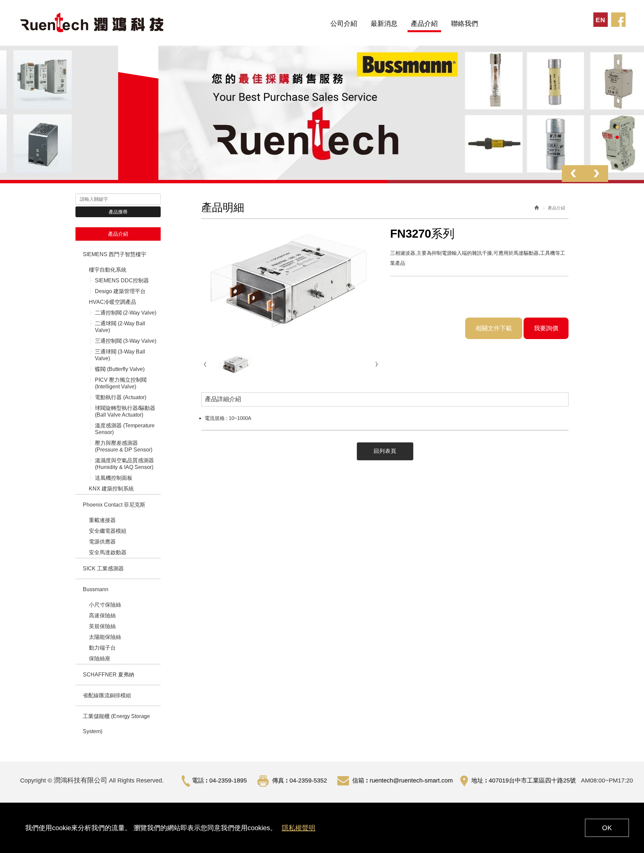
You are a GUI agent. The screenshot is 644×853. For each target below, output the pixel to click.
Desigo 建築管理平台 (120, 291)
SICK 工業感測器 (103, 568)
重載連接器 (102, 520)
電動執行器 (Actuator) (120, 397)
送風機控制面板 (113, 478)
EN (600, 19)
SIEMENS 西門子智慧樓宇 (114, 254)
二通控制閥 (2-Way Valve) (125, 313)
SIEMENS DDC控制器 (122, 280)
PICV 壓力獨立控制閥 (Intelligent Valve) (121, 383)
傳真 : (280, 780)
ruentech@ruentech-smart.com (411, 780)
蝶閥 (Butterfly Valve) (120, 369)
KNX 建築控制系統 (111, 488)
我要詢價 (546, 328)
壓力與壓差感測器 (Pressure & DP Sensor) (123, 446)
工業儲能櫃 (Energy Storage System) (116, 723)
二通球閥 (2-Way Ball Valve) (120, 327)
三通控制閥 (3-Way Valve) (125, 341)
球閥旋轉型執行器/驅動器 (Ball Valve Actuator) (125, 411)
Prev (573, 173)
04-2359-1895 (228, 780)
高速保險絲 (102, 615)
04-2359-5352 (308, 780)
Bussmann (95, 589)
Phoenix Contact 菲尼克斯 (114, 505)
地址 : (479, 780)
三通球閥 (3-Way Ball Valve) (120, 355)
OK (607, 828)
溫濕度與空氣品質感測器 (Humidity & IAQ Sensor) (124, 464)
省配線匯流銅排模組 (107, 695)
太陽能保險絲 (105, 637)
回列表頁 (385, 451)
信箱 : (360, 780)
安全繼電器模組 (107, 531)
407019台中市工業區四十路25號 (532, 780)
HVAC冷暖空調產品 (112, 302)
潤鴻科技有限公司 (92, 23)
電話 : (200, 780)
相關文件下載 (494, 328)
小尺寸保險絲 (105, 605)
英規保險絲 (102, 626)
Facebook (618, 19)
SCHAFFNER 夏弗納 (108, 674)
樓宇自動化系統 (107, 270)
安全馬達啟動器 (107, 552)
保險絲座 (99, 658)
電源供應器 (102, 541)
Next (596, 173)
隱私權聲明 (298, 828)
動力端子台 (102, 648)
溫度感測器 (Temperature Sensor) (125, 429)
